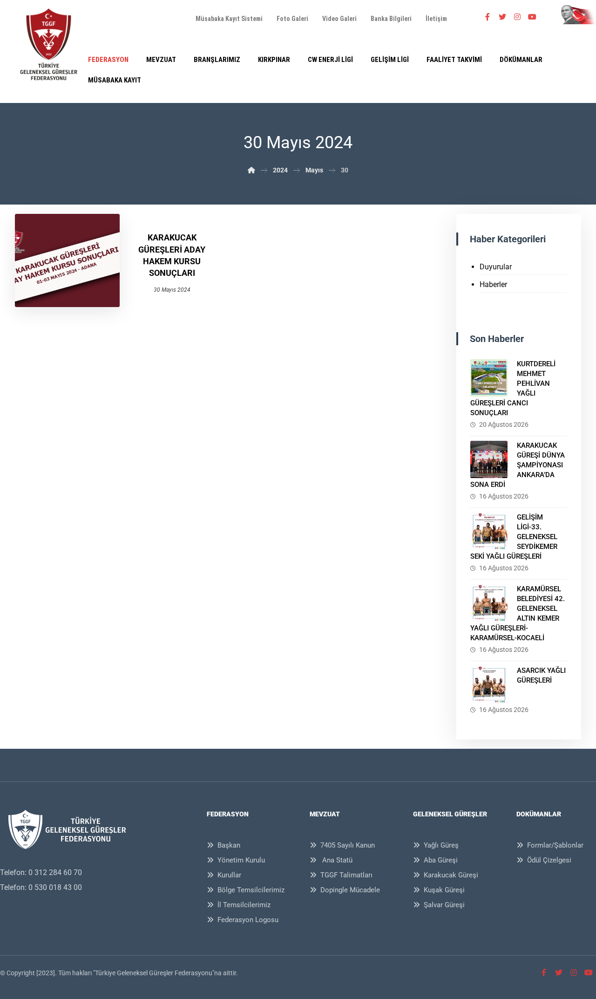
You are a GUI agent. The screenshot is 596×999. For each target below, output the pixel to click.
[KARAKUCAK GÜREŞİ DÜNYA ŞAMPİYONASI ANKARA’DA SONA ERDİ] (489, 459)
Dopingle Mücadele (350, 890)
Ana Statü (336, 860)
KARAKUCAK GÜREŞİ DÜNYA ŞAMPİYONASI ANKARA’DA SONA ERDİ (517, 465)
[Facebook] (487, 16)
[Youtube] (532, 16)
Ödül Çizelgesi (549, 860)
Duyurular (496, 266)
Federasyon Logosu (247, 920)
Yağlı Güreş (441, 845)
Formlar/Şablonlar (555, 845)
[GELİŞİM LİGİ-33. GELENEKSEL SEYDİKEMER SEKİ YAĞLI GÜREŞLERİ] (489, 531)
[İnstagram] (517, 16)
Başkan (228, 845)
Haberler (493, 284)
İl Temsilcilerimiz (244, 905)
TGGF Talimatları (346, 875)
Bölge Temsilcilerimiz (250, 890)
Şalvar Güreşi (444, 905)
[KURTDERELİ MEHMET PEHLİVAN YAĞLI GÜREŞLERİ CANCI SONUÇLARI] (489, 378)
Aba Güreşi (441, 860)
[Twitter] (502, 16)
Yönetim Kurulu (241, 860)
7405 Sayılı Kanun (347, 845)
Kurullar (229, 875)
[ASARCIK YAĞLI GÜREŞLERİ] (489, 684)
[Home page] (251, 170)
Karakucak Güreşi (451, 875)
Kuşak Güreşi (444, 890)
